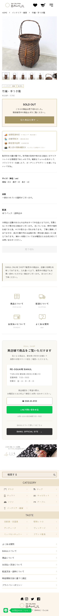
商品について (8, 557)
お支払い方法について (12, 564)
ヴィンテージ (40, 527)
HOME (4, 12)
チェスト (10, 495)
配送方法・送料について (13, 571)
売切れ (20, 86)
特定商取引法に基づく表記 (14, 578)
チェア (39, 489)
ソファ (10, 501)
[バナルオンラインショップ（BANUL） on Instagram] (26, 599)
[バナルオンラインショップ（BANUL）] (20, 599)
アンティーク (10, 527)
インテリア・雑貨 (19, 12)
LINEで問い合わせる (29, 409)
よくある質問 (8, 544)
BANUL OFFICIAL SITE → (29, 431)
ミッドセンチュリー (13, 534)
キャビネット (43, 495)
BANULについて (9, 550)
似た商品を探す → (29, 119)
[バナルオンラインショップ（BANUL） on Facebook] (38, 599)
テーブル (41, 501)
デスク (10, 489)
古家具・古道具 (11, 521)
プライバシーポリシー (12, 584)
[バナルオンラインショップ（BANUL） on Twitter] (32, 599)
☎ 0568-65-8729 (29, 400)
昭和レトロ (39, 521)
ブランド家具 (40, 534)
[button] (6, 76)
